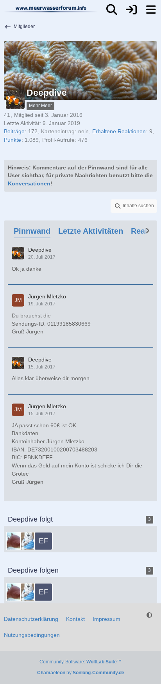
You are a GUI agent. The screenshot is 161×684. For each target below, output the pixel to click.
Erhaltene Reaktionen (119, 131)
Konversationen (29, 183)
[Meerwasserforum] (51, 9)
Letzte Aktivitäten (90, 231)
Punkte (12, 140)
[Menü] (151, 10)
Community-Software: (80, 662)
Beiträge (14, 131)
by (80, 672)
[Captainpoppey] (15, 541)
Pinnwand (32, 231)
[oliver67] (29, 541)
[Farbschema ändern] (149, 615)
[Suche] (112, 10)
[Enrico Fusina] (43, 541)
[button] (134, 206)
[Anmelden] (131, 9)
